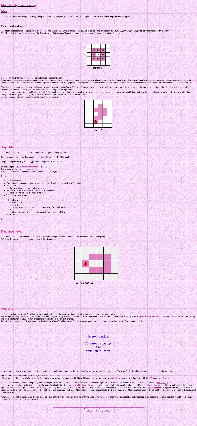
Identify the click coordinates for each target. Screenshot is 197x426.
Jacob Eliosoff (116, 378)
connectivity (162, 382)
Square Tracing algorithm (149, 316)
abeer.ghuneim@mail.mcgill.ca (98, 411)
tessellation (19, 157)
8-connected (154, 387)
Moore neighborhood (29, 167)
